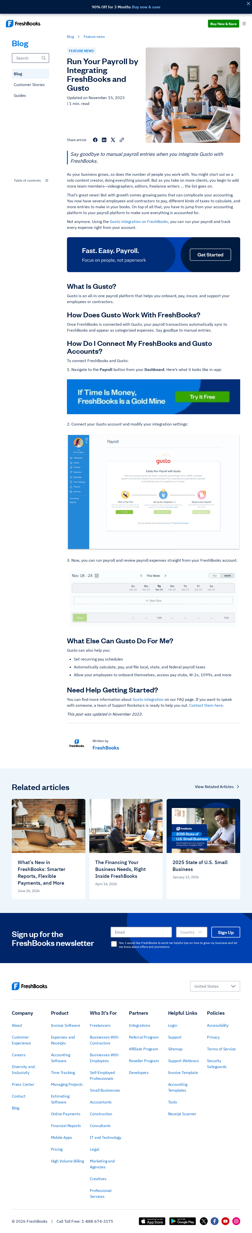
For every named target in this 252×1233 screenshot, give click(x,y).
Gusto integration (148, 699)
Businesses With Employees (104, 1057)
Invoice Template (183, 1072)
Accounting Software (60, 1057)
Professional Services (100, 1193)
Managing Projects (67, 1084)
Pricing (57, 1149)
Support (175, 1037)
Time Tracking (63, 1072)
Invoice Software (65, 1025)
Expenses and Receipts (63, 1040)
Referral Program (144, 1037)
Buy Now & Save (223, 23)
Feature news (94, 36)
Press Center (23, 1084)
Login (172, 1025)
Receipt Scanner (182, 1113)
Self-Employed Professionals (102, 1075)
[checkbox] (114, 944)
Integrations (139, 1025)
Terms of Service (221, 1048)
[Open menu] (244, 23)
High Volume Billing (67, 1161)
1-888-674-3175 (97, 1221)
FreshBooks (106, 747)
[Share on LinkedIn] (104, 140)
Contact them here (206, 705)
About (17, 1025)
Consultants (100, 1125)
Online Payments (65, 1113)
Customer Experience (21, 1040)
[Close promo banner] (248, 3)
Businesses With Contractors (104, 1040)
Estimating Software (60, 1099)
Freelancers (100, 1025)
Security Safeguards (216, 1063)
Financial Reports (66, 1125)
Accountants (101, 1102)
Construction (101, 1113)
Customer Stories (29, 84)
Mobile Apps (61, 1137)
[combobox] (30, 180)
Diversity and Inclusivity (23, 1069)
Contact (19, 1096)
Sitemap (175, 1048)
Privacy (213, 1037)
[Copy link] (122, 140)
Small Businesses (105, 1090)
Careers (19, 1054)
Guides (20, 95)
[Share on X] (113, 140)
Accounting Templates (177, 1087)
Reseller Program (144, 1060)
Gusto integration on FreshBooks (139, 221)
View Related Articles (214, 786)
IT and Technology (105, 1137)
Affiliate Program (143, 1048)
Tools (172, 1102)
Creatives (98, 1178)
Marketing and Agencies (102, 1164)
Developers (139, 1072)
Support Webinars (183, 1060)
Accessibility (217, 1025)
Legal (94, 1149)
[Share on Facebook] (95, 140)
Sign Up (226, 932)
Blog (18, 73)
